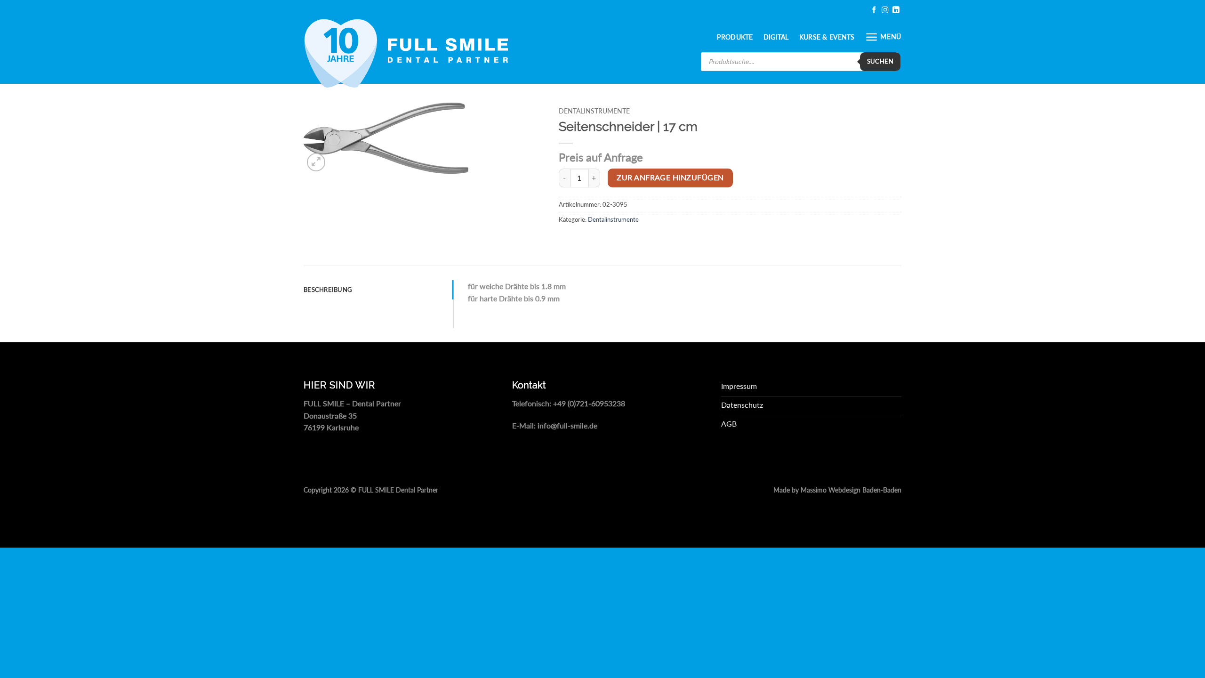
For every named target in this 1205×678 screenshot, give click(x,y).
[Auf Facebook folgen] (874, 10)
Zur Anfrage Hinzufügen (670, 177)
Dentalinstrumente (594, 111)
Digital (776, 37)
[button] (883, 36)
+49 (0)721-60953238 (589, 403)
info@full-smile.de (567, 425)
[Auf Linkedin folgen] (895, 10)
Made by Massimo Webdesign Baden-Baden (837, 490)
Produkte (735, 37)
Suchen (880, 61)
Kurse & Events (827, 37)
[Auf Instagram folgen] (885, 10)
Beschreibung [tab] (328, 289)
